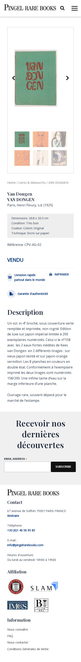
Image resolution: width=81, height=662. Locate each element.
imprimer (61, 274)
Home (11, 182)
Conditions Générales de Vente (28, 649)
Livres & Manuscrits (32, 182)
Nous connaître (17, 629)
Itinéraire (13, 516)
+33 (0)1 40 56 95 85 (21, 530)
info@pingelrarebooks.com (25, 545)
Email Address (15, 459)
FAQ (10, 636)
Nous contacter (17, 642)
